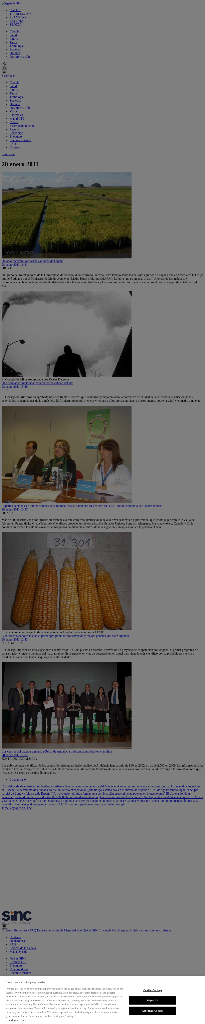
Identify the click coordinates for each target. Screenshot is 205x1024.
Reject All (152, 1000)
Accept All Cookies (152, 1010)
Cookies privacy (16, 1019)
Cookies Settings (152, 990)
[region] (102, 1000)
